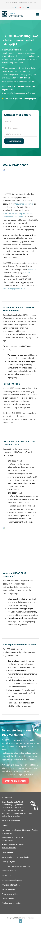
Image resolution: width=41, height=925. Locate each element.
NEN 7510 (11, 810)
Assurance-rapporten (24, 204)
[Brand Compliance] (12, 14)
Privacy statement (8, 889)
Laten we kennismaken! (15, 781)
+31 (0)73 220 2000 (11, 3)
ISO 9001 (20, 810)
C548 (13, 805)
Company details (8, 898)
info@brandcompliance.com (27, 3)
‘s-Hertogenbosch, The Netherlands (15, 857)
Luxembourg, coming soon (12, 880)
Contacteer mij (14, 141)
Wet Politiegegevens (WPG (14, 288)
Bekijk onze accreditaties (11, 820)
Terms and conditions (10, 894)
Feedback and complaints (11, 903)
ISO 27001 (32, 269)
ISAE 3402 (27, 272)
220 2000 (9, 840)
